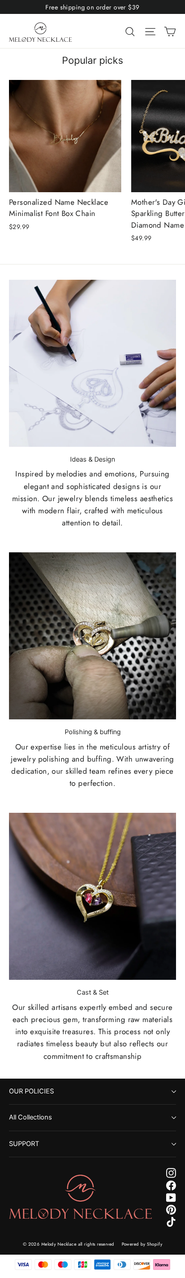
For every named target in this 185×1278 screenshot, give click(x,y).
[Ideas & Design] (92, 363)
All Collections (30, 1117)
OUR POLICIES (31, 1091)
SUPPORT (24, 1144)
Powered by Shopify (142, 1244)
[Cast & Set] (92, 896)
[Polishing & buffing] (92, 635)
